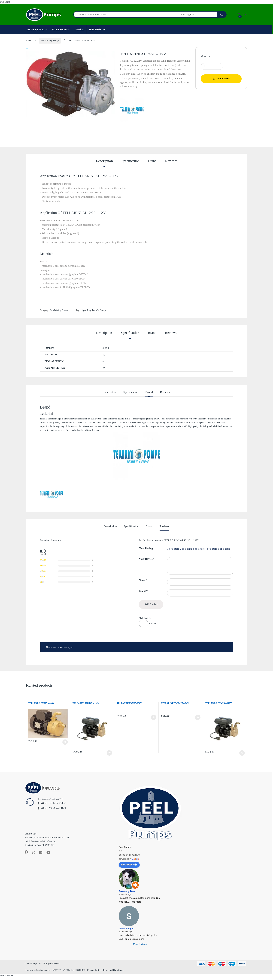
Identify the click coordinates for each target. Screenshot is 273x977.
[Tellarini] (132, 110)
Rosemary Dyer (127, 891)
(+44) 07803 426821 (52, 808)
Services (79, 29)
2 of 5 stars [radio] (186, 548)
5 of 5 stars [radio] (224, 548)
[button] (27, 49)
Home (28, 40)
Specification (130, 161)
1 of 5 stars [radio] (173, 548)
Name (143, 580)
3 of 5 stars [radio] (199, 548)
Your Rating (146, 548)
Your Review (146, 558)
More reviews (140, 943)
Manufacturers (60, 29)
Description (104, 161)
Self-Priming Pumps (50, 40)
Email (143, 591)
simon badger (126, 928)
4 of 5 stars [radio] (211, 548)
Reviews (171, 161)
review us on (127, 864)
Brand (152, 161)
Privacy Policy (94, 970)
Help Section (95, 29)
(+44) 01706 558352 (52, 803)
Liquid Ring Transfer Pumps (93, 310)
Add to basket (223, 78)
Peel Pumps (125, 847)
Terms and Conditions (113, 970)
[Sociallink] (26, 852)
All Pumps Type (35, 29)
